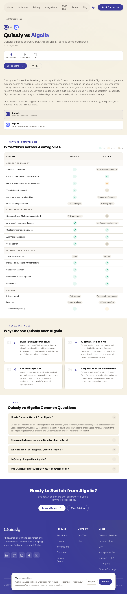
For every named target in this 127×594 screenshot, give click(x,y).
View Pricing (78, 508)
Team (75, 7)
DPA (101, 546)
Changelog (104, 563)
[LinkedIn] (7, 555)
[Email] (36, 555)
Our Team (83, 535)
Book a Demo (13, 66)
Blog (85, 7)
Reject (91, 581)
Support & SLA (106, 557)
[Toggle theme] (93, 7)
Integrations (51, 7)
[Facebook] (29, 555)
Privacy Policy (106, 541)
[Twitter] (14, 555)
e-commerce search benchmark (82, 101)
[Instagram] (22, 555)
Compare (61, 552)
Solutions (23, 7)
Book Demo (108, 7)
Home (10, 7)
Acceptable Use (107, 552)
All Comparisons (14, 19)
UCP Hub (64, 7)
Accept (105, 581)
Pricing (36, 7)
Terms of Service (107, 535)
